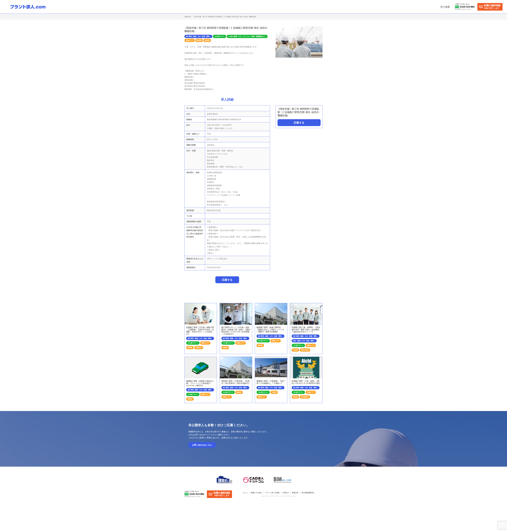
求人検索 (445, 7)
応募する (299, 122)
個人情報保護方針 (308, 493)
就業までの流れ (256, 493)
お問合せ (286, 493)
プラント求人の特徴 (272, 493)
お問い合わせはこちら (202, 445)
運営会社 (295, 493)
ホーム (245, 493)
